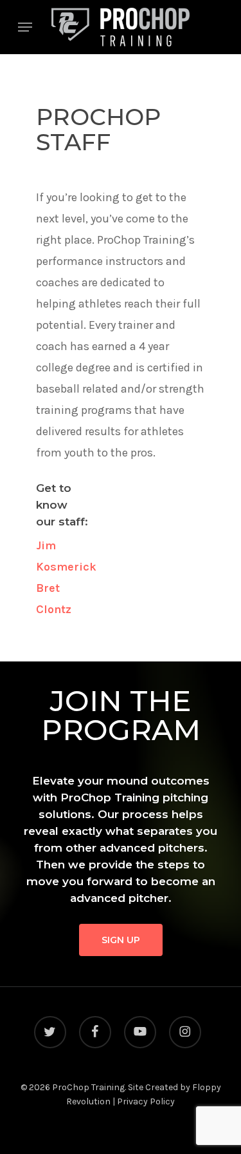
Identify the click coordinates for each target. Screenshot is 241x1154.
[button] (25, 27)
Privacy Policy (146, 1101)
